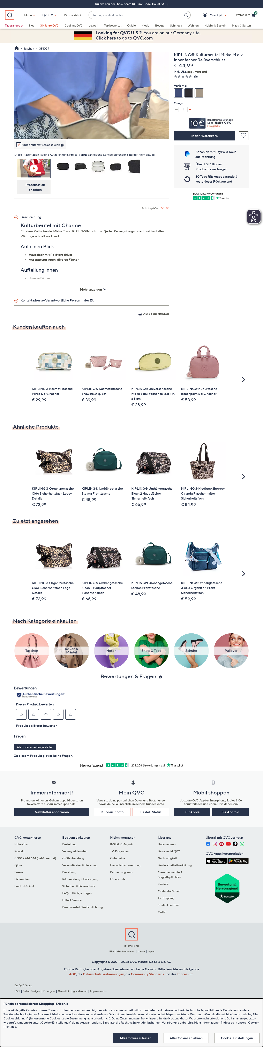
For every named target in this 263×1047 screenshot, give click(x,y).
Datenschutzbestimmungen (103, 974)
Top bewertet (112, 25)
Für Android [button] (230, 812)
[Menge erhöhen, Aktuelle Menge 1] (189, 109)
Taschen (29, 48)
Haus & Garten (241, 25)
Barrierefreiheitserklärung (175, 865)
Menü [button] (28, 15)
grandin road (80, 991)
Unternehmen (167, 844)
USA (111, 951)
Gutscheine (117, 858)
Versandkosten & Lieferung (79, 865)
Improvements (98, 991)
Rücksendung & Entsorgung (80, 879)
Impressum (185, 974)
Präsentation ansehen (35, 186)
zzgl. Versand (197, 72)
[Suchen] (186, 15)
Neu (32, 25)
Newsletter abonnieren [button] (52, 812)
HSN (17, 991)
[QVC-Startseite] (16, 48)
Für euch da (117, 879)
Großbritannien (125, 951)
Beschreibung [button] (31, 217)
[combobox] (135, 15)
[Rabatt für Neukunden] (211, 122)
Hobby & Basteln (215, 25)
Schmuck (176, 25)
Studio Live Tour (168, 905)
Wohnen (193, 25)
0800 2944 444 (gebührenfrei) (35, 858)
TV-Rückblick (72, 15)
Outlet (162, 912)
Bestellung (69, 844)
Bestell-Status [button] (150, 812)
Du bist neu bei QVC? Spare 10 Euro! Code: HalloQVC (130, 4)
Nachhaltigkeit (167, 858)
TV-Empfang (166, 898)
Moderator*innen (169, 891)
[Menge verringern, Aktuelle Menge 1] (176, 109)
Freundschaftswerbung (125, 865)
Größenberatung (73, 858)
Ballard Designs (31, 991)
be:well (93, 25)
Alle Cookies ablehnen (186, 1038)
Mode (145, 25)
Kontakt (19, 851)
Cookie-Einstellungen (237, 1038)
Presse (18, 872)
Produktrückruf (24, 886)
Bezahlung (69, 872)
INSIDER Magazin (122, 844)
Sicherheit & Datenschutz (78, 886)
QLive (18, 865)
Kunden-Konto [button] (112, 812)
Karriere (163, 884)
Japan (151, 951)
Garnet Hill (64, 991)
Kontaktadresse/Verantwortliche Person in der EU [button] (57, 300)
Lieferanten (22, 879)
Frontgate (49, 991)
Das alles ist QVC (169, 851)
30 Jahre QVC (49, 25)
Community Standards (147, 974)
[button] (211, 15)
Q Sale (131, 25)
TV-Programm (119, 851)
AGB (72, 974)
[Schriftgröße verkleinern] (167, 207)
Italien (141, 951)
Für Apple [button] (192, 812)
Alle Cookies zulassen (135, 1038)
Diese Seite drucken (156, 313)
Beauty (159, 25)
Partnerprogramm (121, 872)
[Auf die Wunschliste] (244, 135)
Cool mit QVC (74, 25)
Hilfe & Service (72, 900)
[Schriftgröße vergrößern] (162, 207)
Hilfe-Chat (21, 844)
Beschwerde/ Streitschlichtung (82, 907)
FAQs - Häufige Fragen (77, 893)
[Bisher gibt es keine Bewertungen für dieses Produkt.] (184, 76)
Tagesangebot (14, 25)
